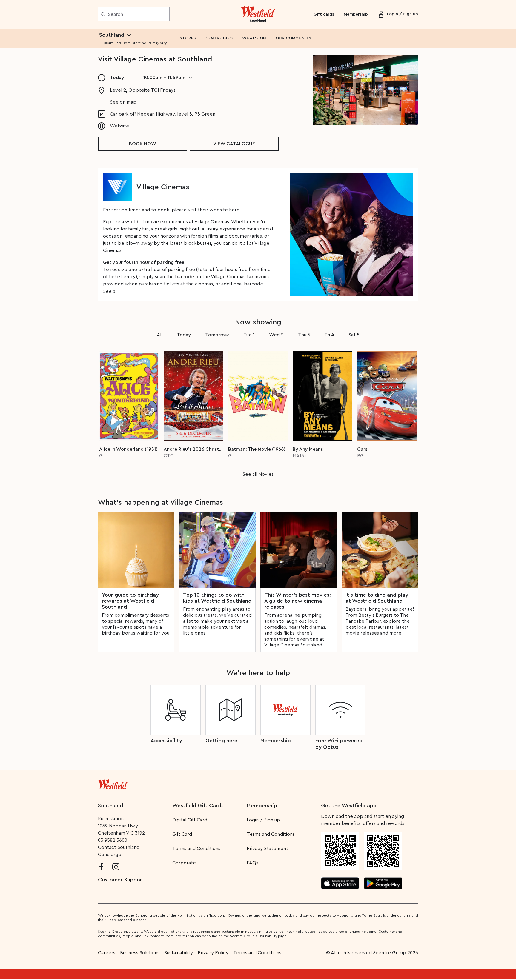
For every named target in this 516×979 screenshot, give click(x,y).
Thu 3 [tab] (304, 335)
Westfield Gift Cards (198, 805)
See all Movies (258, 474)
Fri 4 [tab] (329, 335)
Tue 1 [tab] (249, 335)
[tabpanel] (258, 412)
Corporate (184, 863)
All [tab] (159, 335)
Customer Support (121, 879)
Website (119, 126)
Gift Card (182, 834)
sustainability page (271, 936)
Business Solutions (139, 952)
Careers (106, 952)
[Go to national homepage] (113, 783)
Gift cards (324, 14)
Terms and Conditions (196, 848)
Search (115, 14)
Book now (142, 143)
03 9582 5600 (112, 840)
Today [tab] (184, 335)
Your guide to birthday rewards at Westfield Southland (130, 600)
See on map (123, 102)
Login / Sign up (263, 820)
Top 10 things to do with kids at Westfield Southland (217, 598)
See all (110, 291)
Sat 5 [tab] (354, 335)
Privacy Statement (267, 848)
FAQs (252, 863)
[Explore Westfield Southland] (258, 14)
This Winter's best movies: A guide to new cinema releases (297, 600)
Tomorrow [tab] (217, 335)
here (234, 209)
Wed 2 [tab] (276, 335)
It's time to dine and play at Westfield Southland (376, 598)
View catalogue (234, 143)
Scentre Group (389, 952)
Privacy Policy (213, 952)
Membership (356, 14)
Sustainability (178, 952)
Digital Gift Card (189, 820)
